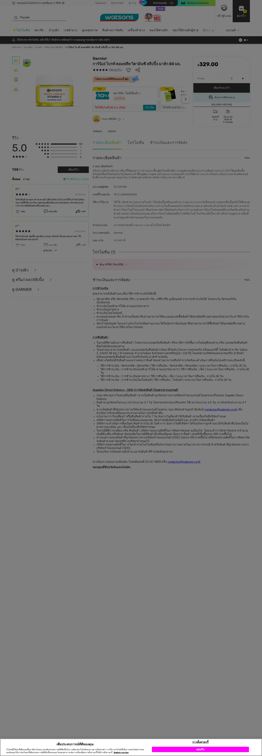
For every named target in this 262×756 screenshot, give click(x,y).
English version (121, 752)
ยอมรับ (200, 749)
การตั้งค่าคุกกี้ (200, 742)
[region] (131, 747)
